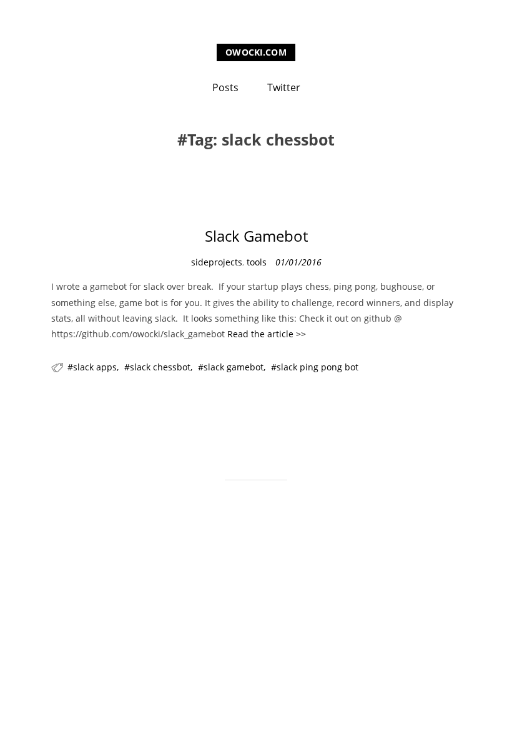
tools (257, 262)
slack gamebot (233, 367)
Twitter (283, 87)
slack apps (95, 367)
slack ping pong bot (317, 367)
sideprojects (216, 262)
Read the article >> (266, 334)
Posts (225, 87)
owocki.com (255, 52)
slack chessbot (160, 367)
